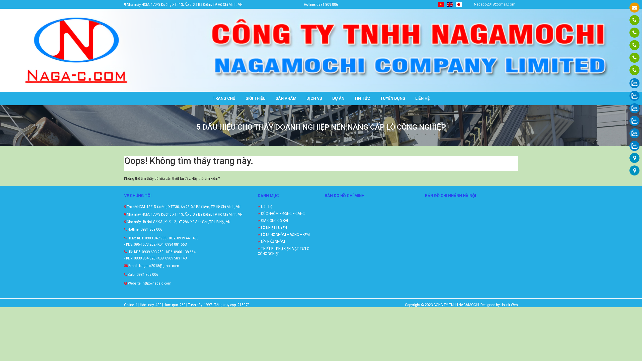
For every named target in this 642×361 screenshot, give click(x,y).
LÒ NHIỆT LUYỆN (274, 228)
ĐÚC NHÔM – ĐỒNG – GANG (283, 214)
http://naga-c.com (157, 283)
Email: (133, 266)
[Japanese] (459, 4)
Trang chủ (224, 98)
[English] (450, 4)
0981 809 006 (151, 229)
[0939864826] (634, 70)
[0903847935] (634, 33)
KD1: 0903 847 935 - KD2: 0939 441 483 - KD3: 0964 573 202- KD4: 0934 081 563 (161, 241)
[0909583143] (634, 58)
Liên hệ (422, 98)
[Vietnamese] (441, 4)
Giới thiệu (256, 98)
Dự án (338, 98)
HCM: (131, 238)
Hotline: (133, 229)
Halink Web (509, 305)
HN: (130, 252)
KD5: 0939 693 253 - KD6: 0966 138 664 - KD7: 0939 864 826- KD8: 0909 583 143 (160, 255)
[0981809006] (634, 20)
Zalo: (131, 275)
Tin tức (362, 98)
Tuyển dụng (392, 98)
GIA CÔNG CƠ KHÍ (274, 221)
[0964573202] (634, 45)
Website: (134, 283)
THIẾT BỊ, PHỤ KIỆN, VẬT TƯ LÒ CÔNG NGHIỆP (283, 251)
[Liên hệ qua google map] (634, 158)
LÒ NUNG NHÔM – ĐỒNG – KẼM (285, 235)
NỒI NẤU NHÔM (273, 242)
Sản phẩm (286, 98)
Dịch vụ (314, 98)
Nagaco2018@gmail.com (494, 4)
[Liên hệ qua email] (634, 8)
